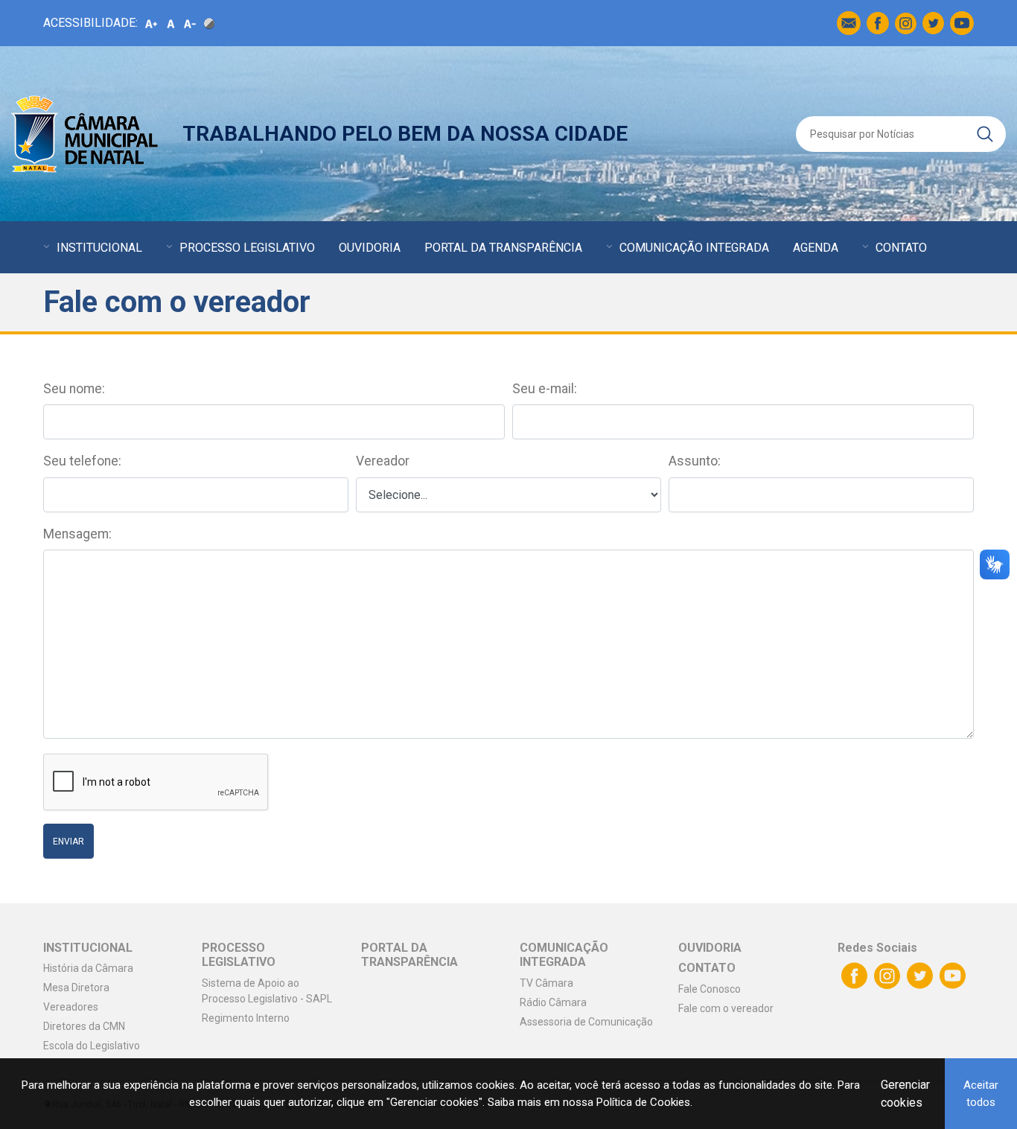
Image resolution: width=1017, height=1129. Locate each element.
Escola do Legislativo (91, 1046)
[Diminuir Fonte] (190, 23)
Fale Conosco (709, 989)
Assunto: (695, 461)
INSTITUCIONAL (99, 248)
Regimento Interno (246, 1018)
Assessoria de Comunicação (586, 1022)
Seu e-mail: (544, 388)
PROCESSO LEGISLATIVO (247, 248)
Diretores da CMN (84, 1026)
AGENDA (815, 248)
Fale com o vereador (726, 1008)
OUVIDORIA (370, 248)
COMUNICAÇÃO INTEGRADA (694, 248)
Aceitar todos (980, 1093)
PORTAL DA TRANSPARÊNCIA (503, 248)
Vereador (382, 461)
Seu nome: (74, 388)
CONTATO (901, 248)
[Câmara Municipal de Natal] (85, 133)
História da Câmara (88, 968)
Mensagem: (77, 534)
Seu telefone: (82, 461)
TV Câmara (546, 983)
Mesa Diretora (76, 987)
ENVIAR (68, 841)
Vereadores (70, 1007)
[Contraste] (209, 23)
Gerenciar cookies (905, 1094)
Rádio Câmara (553, 1002)
